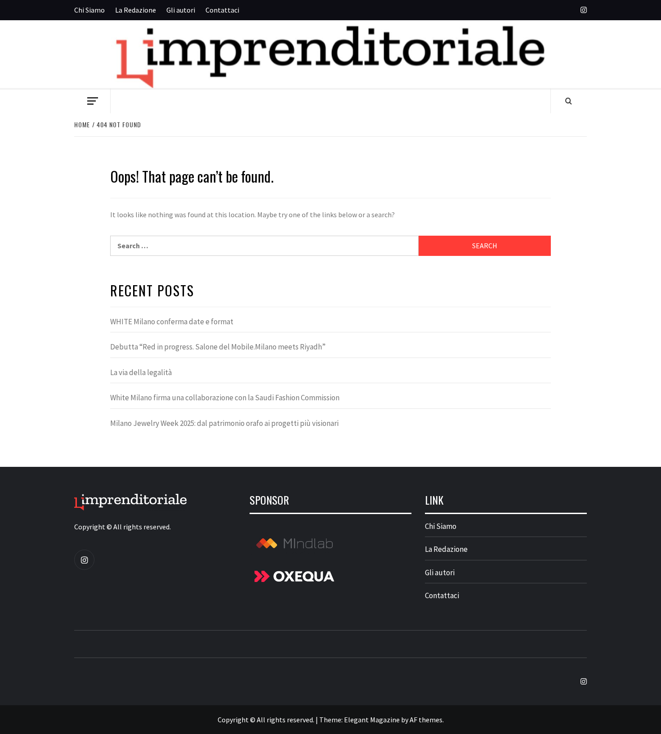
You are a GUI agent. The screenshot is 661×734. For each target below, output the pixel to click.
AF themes (426, 719)
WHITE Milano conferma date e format (171, 322)
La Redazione (135, 9)
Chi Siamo (89, 9)
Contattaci (222, 9)
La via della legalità (141, 372)
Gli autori (180, 9)
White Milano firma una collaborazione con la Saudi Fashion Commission (224, 398)
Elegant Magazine (372, 719)
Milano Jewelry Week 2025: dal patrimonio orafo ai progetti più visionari (224, 423)
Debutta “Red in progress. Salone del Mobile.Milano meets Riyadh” (218, 347)
